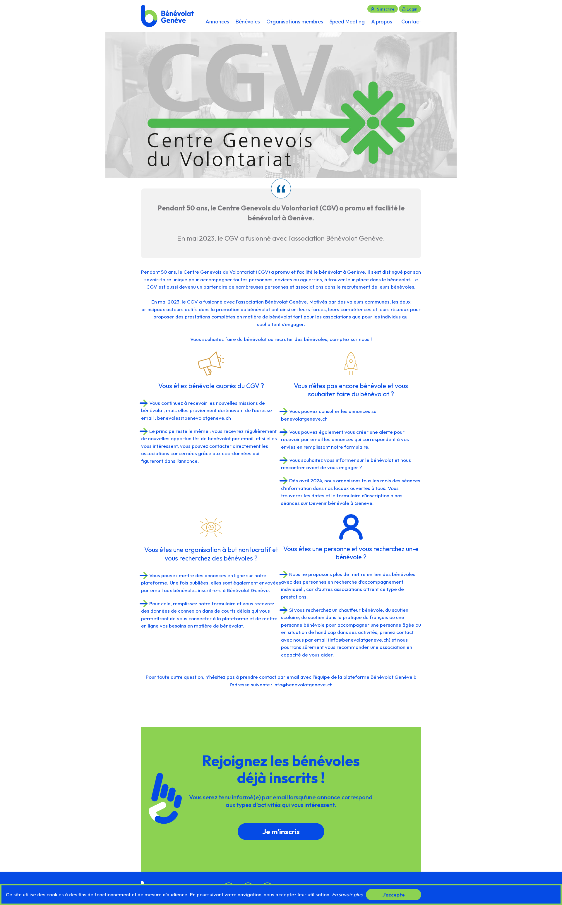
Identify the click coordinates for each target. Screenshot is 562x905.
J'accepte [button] (393, 894)
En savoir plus (347, 894)
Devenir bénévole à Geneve (340, 503)
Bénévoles (248, 21)
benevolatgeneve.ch (304, 419)
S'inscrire (385, 9)
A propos (381, 21)
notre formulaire (349, 447)
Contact (411, 21)
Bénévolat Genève (391, 677)
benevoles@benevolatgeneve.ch (194, 418)
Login (412, 9)
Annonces (217, 21)
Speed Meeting (347, 21)
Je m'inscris (281, 831)
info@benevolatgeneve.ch (359, 640)
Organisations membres (294, 21)
